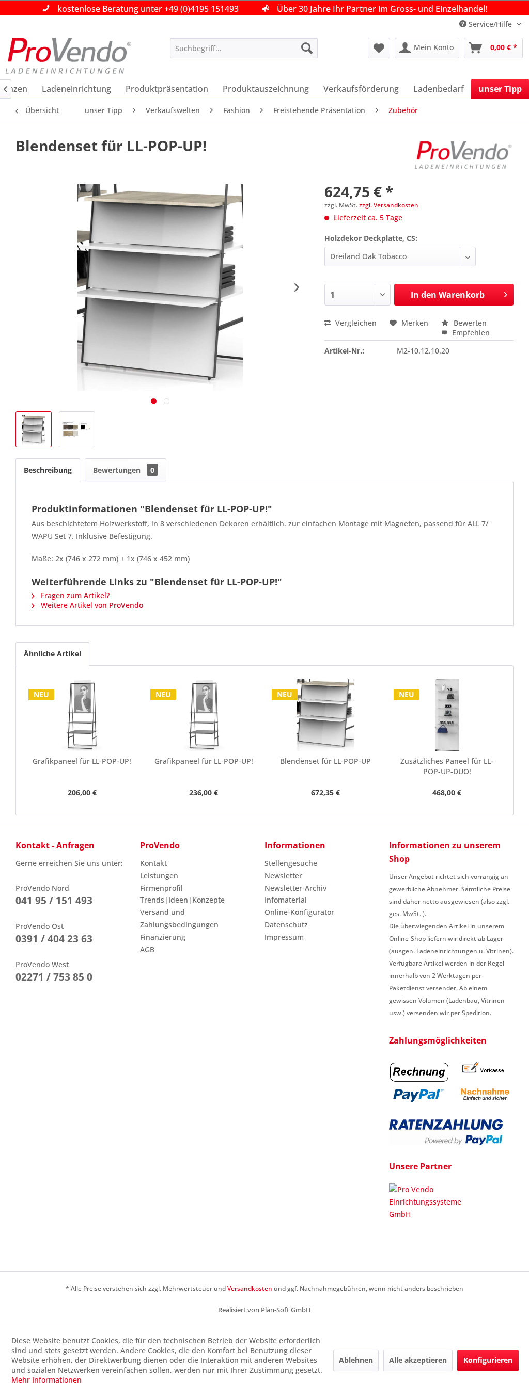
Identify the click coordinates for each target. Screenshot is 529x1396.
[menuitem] (244, 48)
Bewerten (469, 323)
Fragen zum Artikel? (74, 595)
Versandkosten (249, 1288)
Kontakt (153, 863)
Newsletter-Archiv (295, 888)
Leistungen (159, 875)
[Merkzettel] (379, 48)
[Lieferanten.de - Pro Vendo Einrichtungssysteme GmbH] (451, 1222)
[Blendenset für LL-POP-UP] (325, 715)
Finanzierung (162, 937)
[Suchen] (307, 48)
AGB (147, 949)
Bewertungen (123, 470)
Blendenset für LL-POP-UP (325, 761)
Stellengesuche (290, 863)
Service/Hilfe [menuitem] (490, 24)
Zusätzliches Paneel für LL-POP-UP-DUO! (446, 766)
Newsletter (283, 875)
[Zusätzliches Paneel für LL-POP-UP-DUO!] (447, 715)
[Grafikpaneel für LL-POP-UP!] (82, 715)
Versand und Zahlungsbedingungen (179, 918)
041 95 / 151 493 (53, 900)
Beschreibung (48, 470)
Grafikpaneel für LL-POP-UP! (82, 761)
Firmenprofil (161, 888)
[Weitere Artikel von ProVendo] (464, 156)
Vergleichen (355, 323)
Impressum (284, 937)
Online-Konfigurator (299, 912)
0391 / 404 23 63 (53, 938)
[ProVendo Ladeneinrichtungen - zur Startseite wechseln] (68, 56)
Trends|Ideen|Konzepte (182, 900)
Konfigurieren (487, 1360)
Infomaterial (285, 900)
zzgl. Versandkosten (388, 205)
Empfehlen (470, 333)
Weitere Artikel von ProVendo (91, 605)
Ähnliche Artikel (52, 654)
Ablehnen (356, 1360)
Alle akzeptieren (418, 1360)
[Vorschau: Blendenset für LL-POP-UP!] (33, 429)
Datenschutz (286, 924)
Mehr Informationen (46, 1380)
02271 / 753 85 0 (53, 977)
